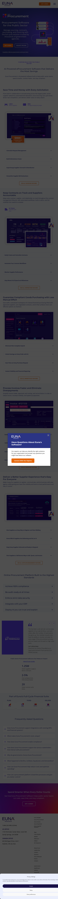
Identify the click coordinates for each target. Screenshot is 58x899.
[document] (29, 449)
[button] (48, 435)
